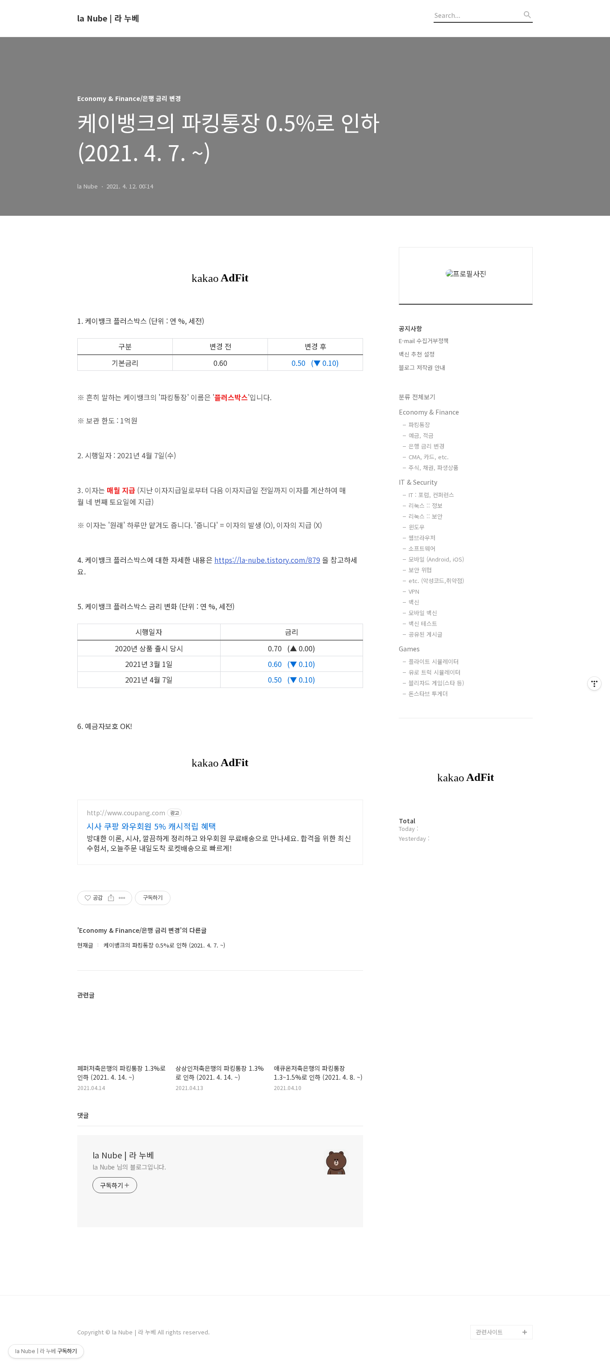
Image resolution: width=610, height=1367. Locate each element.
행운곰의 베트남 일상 (502, 1232)
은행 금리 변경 (426, 446)
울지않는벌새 (492, 1031)
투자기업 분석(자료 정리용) (503, 1282)
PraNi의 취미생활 (497, 1117)
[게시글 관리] (122, 898)
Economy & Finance (429, 411)
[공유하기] (111, 898)
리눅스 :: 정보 (426, 505)
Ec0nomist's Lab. (499, 1217)
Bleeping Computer (502, 946)
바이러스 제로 (493, 931)
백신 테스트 (423, 623)
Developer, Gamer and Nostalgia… (501, 1167)
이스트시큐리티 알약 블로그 (501, 1010)
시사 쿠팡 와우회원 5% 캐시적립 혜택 (151, 826)
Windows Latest (498, 989)
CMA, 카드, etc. (429, 457)
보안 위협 (420, 570)
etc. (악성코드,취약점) (436, 580)
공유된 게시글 (426, 634)
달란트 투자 (490, 1317)
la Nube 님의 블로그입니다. (129, 1166)
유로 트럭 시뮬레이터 (434, 672)
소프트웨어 (422, 548)
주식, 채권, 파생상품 (434, 467)
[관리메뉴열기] (594, 683)
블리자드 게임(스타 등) (436, 683)
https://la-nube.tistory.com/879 (267, 559)
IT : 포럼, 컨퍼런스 (431, 495)
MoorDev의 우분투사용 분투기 (503, 1139)
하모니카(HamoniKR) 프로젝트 (502, 1096)
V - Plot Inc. (491, 1303)
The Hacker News (500, 974)
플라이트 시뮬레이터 (434, 661)
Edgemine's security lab (504, 1196)
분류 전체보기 (417, 396)
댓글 (83, 1115)
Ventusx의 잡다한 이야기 (502, 1253)
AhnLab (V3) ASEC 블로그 (503, 1067)
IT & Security (418, 482)
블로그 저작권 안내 (422, 367)
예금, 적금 (421, 435)
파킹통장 (419, 424)
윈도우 (417, 527)
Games (409, 648)
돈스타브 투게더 (428, 693)
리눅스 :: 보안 (426, 516)
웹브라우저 (422, 537)
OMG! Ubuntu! (495, 960)
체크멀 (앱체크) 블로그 (504, 1046)
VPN (414, 591)
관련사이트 (489, 1332)
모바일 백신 (423, 612)
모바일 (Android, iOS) (436, 559)
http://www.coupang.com (126, 813)
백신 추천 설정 (417, 354)
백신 (414, 602)
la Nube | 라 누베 (108, 18)
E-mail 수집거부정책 (424, 340)
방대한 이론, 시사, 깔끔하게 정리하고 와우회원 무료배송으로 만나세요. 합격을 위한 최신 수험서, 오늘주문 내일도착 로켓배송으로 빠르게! (219, 843)
